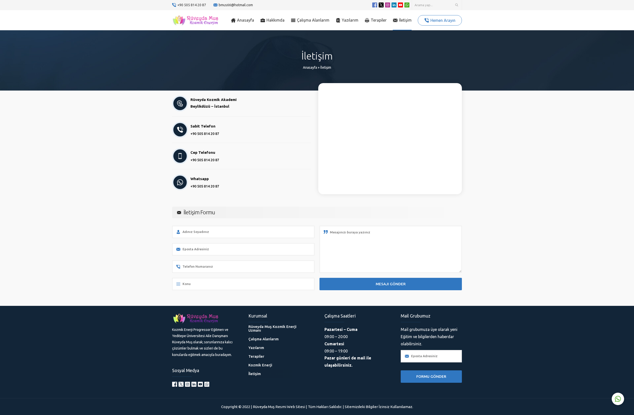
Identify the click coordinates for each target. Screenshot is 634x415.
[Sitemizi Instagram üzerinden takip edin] (387, 4)
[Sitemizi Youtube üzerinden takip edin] (400, 4)
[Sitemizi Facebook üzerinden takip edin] (374, 4)
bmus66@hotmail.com (236, 5)
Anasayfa (310, 67)
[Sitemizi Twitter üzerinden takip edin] (381, 4)
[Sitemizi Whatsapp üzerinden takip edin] (406, 4)
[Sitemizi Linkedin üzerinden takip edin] (394, 4)
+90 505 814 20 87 (191, 5)
